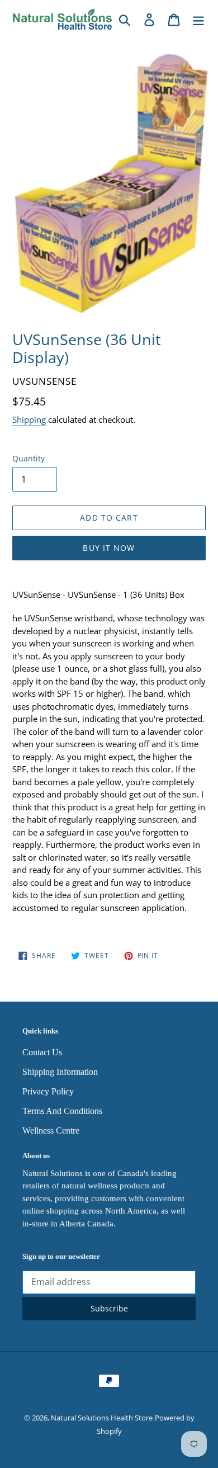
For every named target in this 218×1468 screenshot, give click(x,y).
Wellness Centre (50, 1130)
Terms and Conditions (62, 1111)
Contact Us (42, 1052)
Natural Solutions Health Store (102, 1418)
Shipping (29, 419)
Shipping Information (60, 1072)
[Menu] (198, 19)
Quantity (28, 458)
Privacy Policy (48, 1091)
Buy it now (109, 547)
